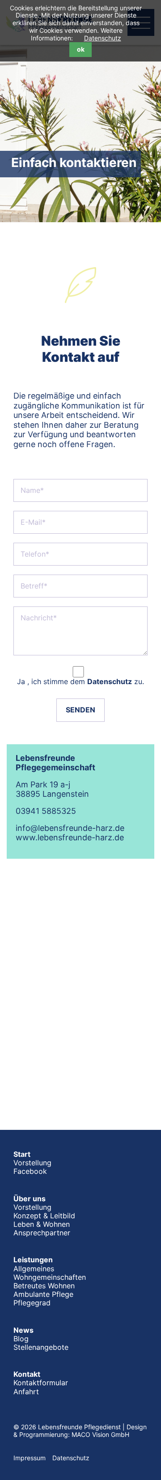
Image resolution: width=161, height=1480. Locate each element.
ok (81, 49)
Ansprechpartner (41, 1232)
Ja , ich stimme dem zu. (80, 681)
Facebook (30, 1171)
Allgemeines (33, 1268)
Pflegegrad (32, 1302)
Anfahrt (26, 1391)
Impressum (29, 1458)
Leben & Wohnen (41, 1224)
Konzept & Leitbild (44, 1215)
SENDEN (80, 709)
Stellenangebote (40, 1347)
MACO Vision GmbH (100, 1434)
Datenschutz (102, 38)
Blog (21, 1338)
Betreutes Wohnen (44, 1285)
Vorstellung (32, 1162)
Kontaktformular (40, 1382)
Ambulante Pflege (43, 1294)
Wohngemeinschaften (49, 1277)
